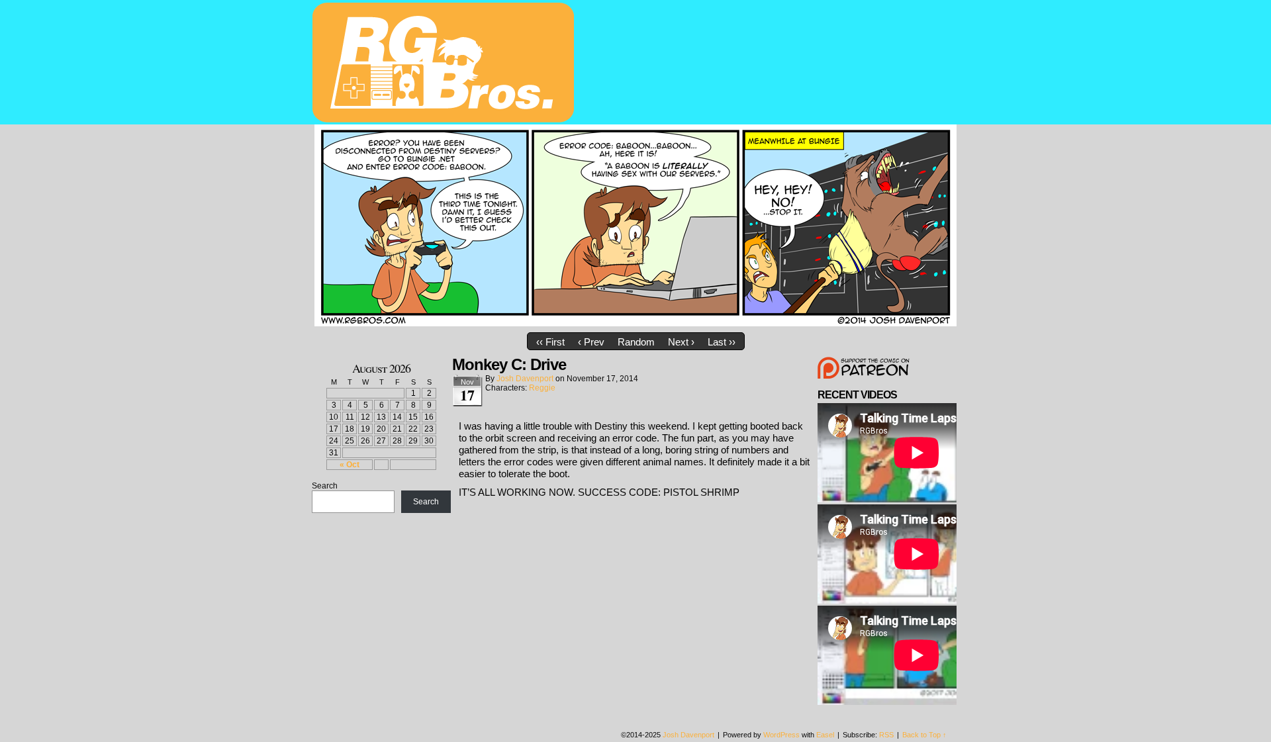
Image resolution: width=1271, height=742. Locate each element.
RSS (886, 735)
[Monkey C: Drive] (635, 322)
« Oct (349, 464)
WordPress (781, 735)
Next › (681, 342)
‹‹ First (550, 342)
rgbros (445, 64)
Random (636, 342)
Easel (825, 735)
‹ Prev (591, 342)
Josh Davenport (524, 378)
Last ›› (721, 342)
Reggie (542, 388)
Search (325, 485)
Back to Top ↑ (924, 735)
